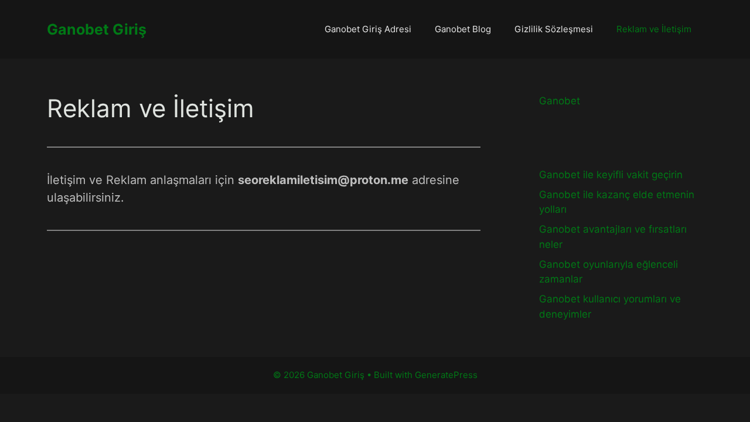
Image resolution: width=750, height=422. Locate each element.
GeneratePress (446, 374)
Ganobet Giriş (96, 29)
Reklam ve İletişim (653, 29)
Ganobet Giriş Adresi (368, 29)
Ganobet (559, 101)
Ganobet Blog (463, 29)
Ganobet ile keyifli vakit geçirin (611, 175)
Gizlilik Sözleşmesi (553, 29)
